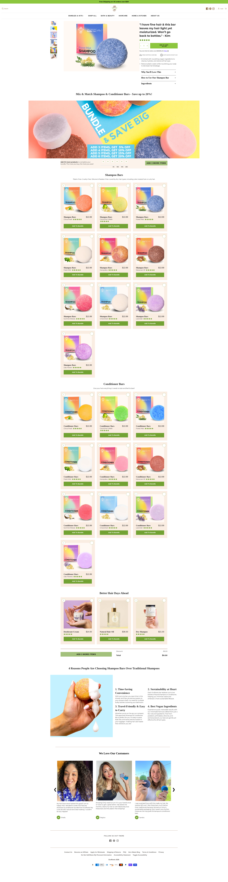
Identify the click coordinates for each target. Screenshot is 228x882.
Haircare (123, 16)
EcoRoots (112, 859)
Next (173, 788)
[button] (144, 40)
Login (221, 8)
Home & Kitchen (139, 16)
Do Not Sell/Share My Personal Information (96, 855)
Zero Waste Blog (134, 852)
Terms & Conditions (149, 852)
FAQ (124, 852)
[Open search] (3, 9)
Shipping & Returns (114, 852)
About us (155, 16)
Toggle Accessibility (140, 855)
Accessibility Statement (122, 855)
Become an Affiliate (81, 852)
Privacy (161, 852)
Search (6, 8)
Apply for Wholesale (97, 852)
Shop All (92, 16)
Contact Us (68, 852)
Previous (54, 788)
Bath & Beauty (107, 16)
